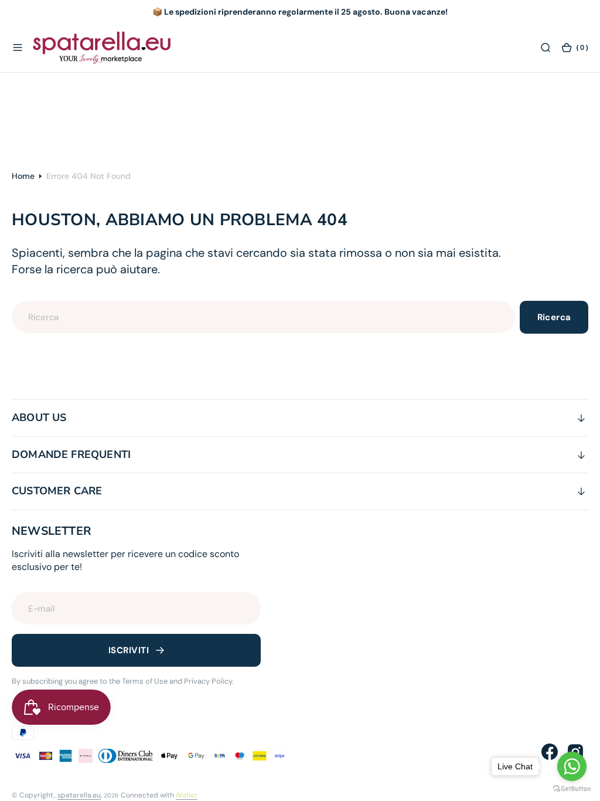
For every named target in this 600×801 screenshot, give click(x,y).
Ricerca (554, 317)
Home (23, 176)
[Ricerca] (545, 48)
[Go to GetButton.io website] (572, 789)
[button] (17, 48)
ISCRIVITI (128, 650)
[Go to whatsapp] (572, 766)
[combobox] (263, 317)
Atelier (186, 795)
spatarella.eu (79, 795)
